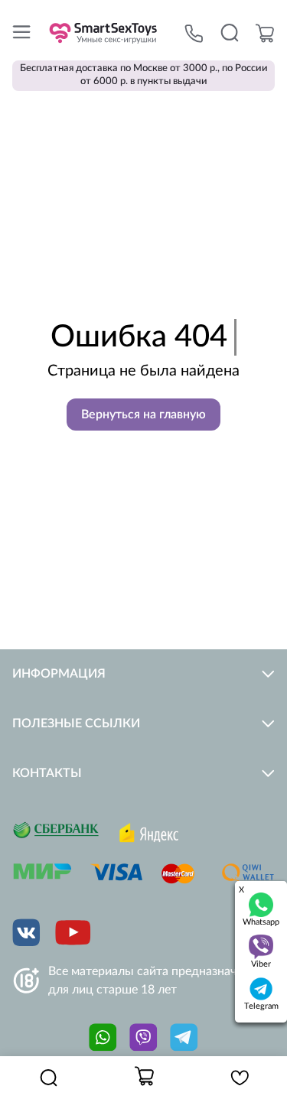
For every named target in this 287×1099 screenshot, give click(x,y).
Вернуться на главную (143, 414)
